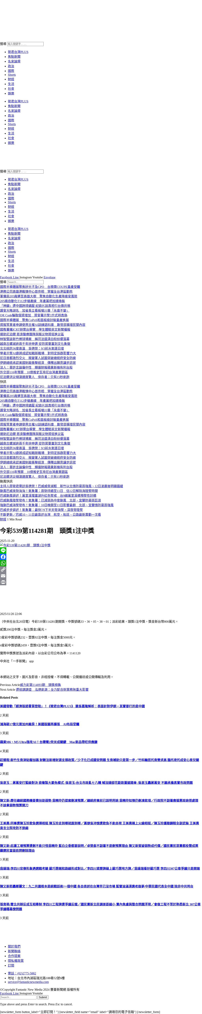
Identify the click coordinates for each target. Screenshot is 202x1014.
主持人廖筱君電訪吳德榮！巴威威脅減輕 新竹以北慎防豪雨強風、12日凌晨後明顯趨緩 (61, 486)
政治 (11, 66)
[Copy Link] (101, 569)
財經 (11, 79)
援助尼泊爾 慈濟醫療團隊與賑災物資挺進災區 (32, 334)
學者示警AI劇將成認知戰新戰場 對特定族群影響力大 (38, 353)
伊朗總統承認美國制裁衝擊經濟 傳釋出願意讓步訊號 (38, 362)
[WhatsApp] (101, 563)
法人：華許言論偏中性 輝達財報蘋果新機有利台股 (36, 367)
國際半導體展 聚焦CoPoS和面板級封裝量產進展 (34, 320)
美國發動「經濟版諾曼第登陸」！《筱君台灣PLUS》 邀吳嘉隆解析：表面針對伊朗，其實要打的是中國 (72, 706)
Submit (43, 997)
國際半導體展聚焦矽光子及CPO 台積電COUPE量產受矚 (40, 286)
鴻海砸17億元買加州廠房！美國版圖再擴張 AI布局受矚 (39, 724)
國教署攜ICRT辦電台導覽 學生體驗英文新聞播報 (35, 329)
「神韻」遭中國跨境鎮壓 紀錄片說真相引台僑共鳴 (35, 305)
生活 (11, 84)
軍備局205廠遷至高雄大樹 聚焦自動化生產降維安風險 (38, 296)
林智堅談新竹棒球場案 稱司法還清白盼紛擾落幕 (34, 339)
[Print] (101, 582)
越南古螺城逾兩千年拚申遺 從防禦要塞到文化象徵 (35, 343)
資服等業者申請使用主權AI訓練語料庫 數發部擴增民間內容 (42, 324)
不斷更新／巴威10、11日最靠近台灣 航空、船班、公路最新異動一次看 (50, 514)
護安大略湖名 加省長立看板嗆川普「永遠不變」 (34, 310)
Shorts (12, 74)
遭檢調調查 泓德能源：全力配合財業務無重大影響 (52, 689)
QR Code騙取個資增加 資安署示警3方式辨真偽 (33, 315)
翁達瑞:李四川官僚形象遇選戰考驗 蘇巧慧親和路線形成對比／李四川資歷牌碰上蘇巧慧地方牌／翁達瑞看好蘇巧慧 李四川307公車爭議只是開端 (100, 868)
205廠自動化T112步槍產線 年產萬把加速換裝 (32, 301)
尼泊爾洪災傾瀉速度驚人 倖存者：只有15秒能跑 (34, 377)
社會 (11, 88)
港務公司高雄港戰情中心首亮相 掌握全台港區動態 (36, 291)
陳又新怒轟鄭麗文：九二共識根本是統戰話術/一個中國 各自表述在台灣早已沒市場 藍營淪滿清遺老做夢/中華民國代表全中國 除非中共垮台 (96, 886)
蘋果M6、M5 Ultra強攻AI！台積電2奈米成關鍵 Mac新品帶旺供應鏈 (48, 742)
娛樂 (11, 93)
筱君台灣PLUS (18, 52)
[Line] (101, 550)
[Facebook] (101, 557)
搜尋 (3, 43)
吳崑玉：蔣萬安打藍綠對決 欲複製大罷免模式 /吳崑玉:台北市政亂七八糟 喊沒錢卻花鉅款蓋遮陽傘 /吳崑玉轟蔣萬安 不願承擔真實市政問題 (96, 782)
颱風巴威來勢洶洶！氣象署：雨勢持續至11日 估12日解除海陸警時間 (49, 491)
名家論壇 (14, 61)
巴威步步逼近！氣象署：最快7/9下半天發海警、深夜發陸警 (41, 510)
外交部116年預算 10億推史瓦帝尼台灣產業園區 (34, 372)
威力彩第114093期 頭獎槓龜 (40, 685)
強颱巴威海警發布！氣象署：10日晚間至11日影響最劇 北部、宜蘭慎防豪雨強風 (57, 505)
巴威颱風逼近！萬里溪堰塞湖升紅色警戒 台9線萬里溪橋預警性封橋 (48, 495)
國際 (11, 71)
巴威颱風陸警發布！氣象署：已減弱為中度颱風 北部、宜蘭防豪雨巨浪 (50, 500)
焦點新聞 (14, 56)
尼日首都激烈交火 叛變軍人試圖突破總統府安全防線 (38, 358)
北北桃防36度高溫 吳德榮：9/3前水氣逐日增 (32, 348)
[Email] (101, 576)
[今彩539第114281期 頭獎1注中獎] (25, 545)
